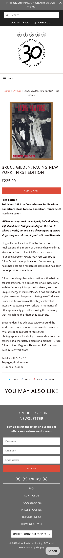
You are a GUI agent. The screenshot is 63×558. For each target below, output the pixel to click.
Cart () (30, 22)
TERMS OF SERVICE (31, 523)
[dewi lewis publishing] (31, 54)
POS (46, 543)
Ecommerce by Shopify (31, 547)
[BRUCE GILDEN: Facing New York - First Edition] (31, 131)
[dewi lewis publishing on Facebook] (25, 34)
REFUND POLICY (31, 516)
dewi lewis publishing (30, 543)
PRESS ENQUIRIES (31, 509)
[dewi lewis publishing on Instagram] (31, 34)
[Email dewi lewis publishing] (43, 34)
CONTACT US (31, 495)
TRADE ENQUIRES (32, 502)
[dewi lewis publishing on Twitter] (19, 34)
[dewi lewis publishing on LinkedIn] (37, 34)
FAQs (32, 488)
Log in (15, 22)
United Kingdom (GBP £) (30, 534)
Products (17, 90)
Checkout (45, 22)
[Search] (7, 15)
